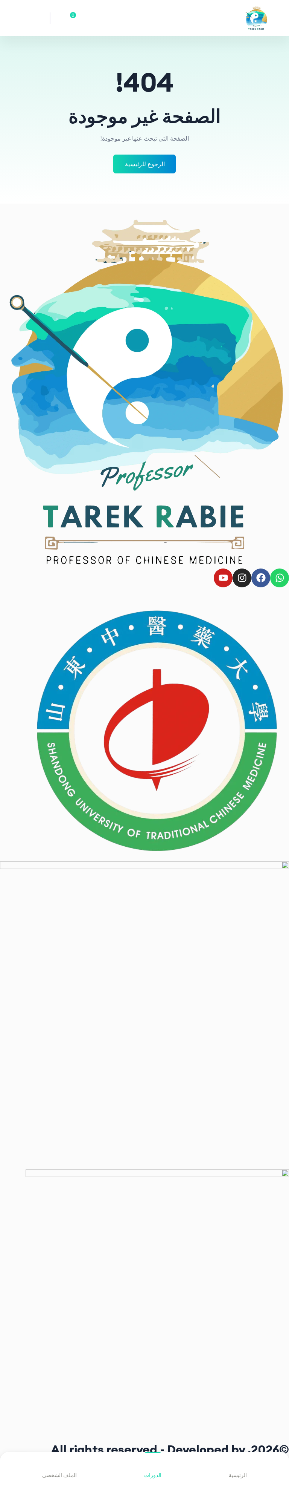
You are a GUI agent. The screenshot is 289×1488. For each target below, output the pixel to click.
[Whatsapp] (279, 578)
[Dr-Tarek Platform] (248, 18)
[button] (41, 18)
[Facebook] (260, 578)
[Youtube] (223, 578)
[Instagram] (242, 578)
